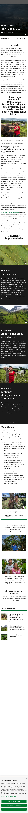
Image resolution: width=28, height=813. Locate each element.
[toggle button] (24, 506)
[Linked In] (14, 38)
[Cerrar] (26, 778)
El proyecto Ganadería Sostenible (10, 212)
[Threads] (17, 38)
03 (17, 422)
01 (10, 422)
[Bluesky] (20, 38)
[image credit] (26, 263)
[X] (11, 38)
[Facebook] (8, 38)
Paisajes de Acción (7, 25)
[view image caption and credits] (26, 34)
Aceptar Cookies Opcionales (14, 809)
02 (14, 422)
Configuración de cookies (14, 801)
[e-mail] (24, 38)
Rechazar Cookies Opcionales (14, 805)
